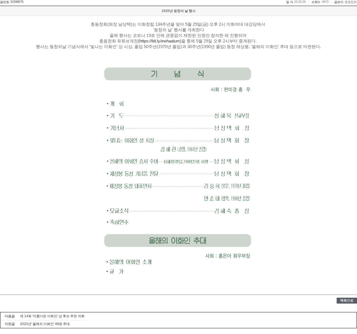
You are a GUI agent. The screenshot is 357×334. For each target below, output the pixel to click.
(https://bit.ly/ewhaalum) (159, 41)
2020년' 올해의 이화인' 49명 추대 (45, 324)
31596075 (16, 1)
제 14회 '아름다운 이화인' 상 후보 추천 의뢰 (52, 316)
